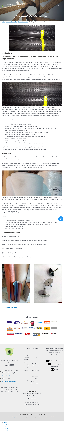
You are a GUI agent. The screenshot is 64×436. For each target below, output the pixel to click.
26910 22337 (6, 375)
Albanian (6, 431)
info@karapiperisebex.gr (9, 381)
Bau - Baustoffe (23, 22)
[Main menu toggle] (58, 6)
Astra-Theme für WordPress (50, 416)
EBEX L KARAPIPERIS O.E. (16, 5)
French (6, 429)
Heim (3, 22)
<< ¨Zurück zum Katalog (9, 307)
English (6, 426)
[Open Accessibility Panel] (60, 218)
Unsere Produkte (11, 22)
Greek (5, 422)
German (6, 424)
